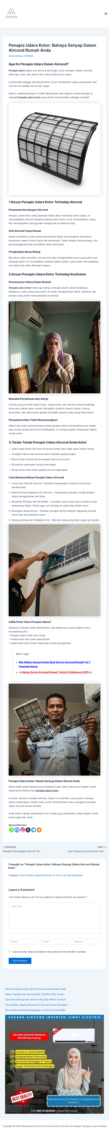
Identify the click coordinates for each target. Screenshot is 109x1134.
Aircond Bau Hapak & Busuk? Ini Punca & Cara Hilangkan (51, 875)
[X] (28, 829)
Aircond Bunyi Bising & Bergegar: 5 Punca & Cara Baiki (35, 1010)
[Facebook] (16, 829)
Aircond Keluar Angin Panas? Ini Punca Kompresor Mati (35, 989)
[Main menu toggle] (106, 14)
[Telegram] (33, 829)
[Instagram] (22, 829)
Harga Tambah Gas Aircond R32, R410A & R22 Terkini (34, 994)
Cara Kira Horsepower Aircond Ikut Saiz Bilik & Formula (35, 999)
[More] (39, 829)
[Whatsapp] (11, 829)
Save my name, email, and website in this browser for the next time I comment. (49, 952)
